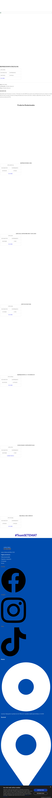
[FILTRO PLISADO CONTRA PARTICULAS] (26, 417)
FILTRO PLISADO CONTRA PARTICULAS (26, 445)
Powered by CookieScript (46, 797)
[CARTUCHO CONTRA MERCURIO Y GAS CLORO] (26, 205)
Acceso (2, 563)
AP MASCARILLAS (10, 86)
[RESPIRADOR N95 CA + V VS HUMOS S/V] (26, 346)
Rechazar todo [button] (40, 793)
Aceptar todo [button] (40, 790)
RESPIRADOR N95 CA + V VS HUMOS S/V (26, 374)
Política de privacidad (5, 557)
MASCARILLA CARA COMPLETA (26, 515)
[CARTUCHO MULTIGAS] (26, 276)
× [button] (50, 787)
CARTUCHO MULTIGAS (26, 304)
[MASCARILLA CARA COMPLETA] (26, 488)
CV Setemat (3, 561)
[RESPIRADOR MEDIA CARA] (26, 135)
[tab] (26, 91)
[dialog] (26, 792)
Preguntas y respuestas (6, 559)
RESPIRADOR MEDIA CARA (26, 163)
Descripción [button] (3, 91)
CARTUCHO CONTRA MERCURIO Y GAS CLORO (26, 233)
